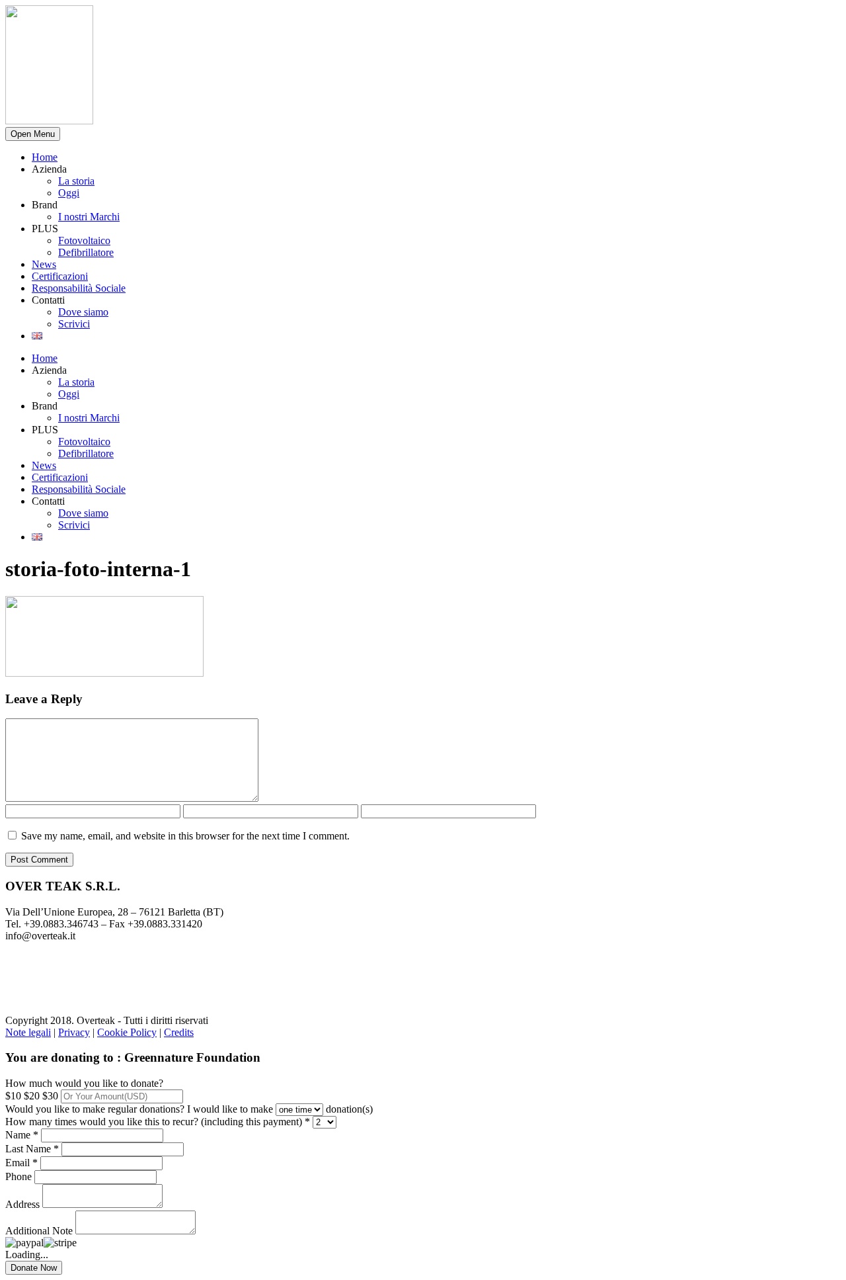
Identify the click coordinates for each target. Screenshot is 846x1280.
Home (45, 157)
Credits (179, 1032)
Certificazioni (60, 276)
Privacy (74, 1032)
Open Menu (33, 134)
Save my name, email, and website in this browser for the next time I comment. (185, 835)
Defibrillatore (86, 252)
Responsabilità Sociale (79, 288)
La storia (76, 181)
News (44, 264)
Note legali (28, 1032)
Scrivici (74, 323)
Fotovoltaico (84, 240)
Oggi (68, 192)
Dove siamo (83, 312)
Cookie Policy (127, 1032)
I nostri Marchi (89, 216)
